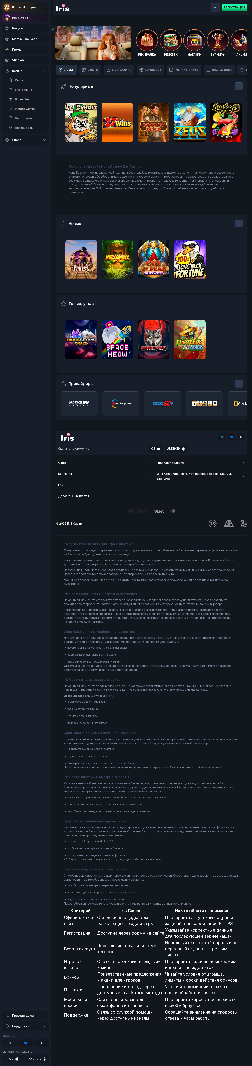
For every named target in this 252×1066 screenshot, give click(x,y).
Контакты (65, 473)
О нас (62, 462)
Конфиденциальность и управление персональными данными (194, 476)
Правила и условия (170, 462)
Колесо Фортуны (24, 7)
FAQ (61, 484)
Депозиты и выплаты (73, 496)
